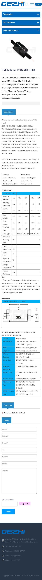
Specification (8, 112)
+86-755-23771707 (15, 546)
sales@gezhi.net (16, 555)
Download (8, 405)
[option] (21, 50)
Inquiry (6, 420)
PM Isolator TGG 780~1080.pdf (14, 413)
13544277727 (15, 560)
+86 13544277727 (19, 551)
